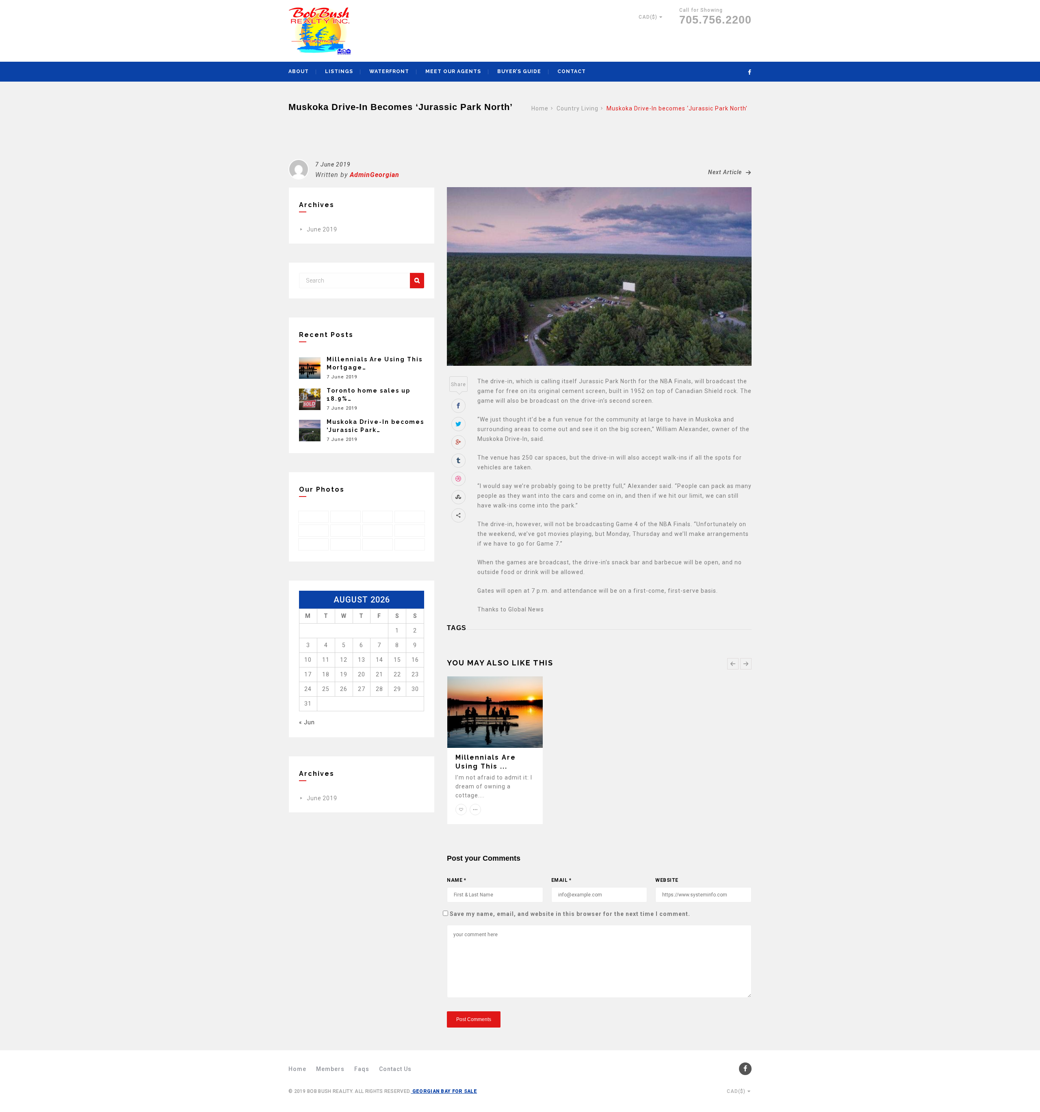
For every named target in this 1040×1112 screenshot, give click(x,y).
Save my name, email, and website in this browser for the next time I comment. (570, 914)
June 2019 (322, 229)
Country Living (577, 108)
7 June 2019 (333, 164)
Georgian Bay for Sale (444, 1091)
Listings (339, 71)
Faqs (361, 1069)
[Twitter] (458, 424)
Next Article (725, 172)
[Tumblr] (458, 460)
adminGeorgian (374, 175)
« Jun (307, 722)
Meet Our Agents (453, 71)
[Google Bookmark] (458, 442)
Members (330, 1069)
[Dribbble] (458, 479)
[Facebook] (458, 406)
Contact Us (395, 1069)
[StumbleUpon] (458, 497)
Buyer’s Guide (519, 71)
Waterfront (389, 71)
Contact (571, 71)
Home (539, 108)
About (298, 71)
